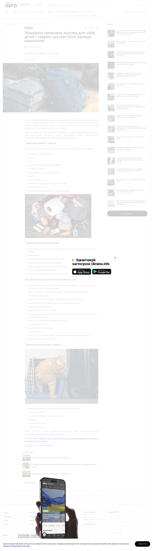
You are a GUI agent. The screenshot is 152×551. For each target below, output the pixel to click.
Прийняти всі (142, 544)
